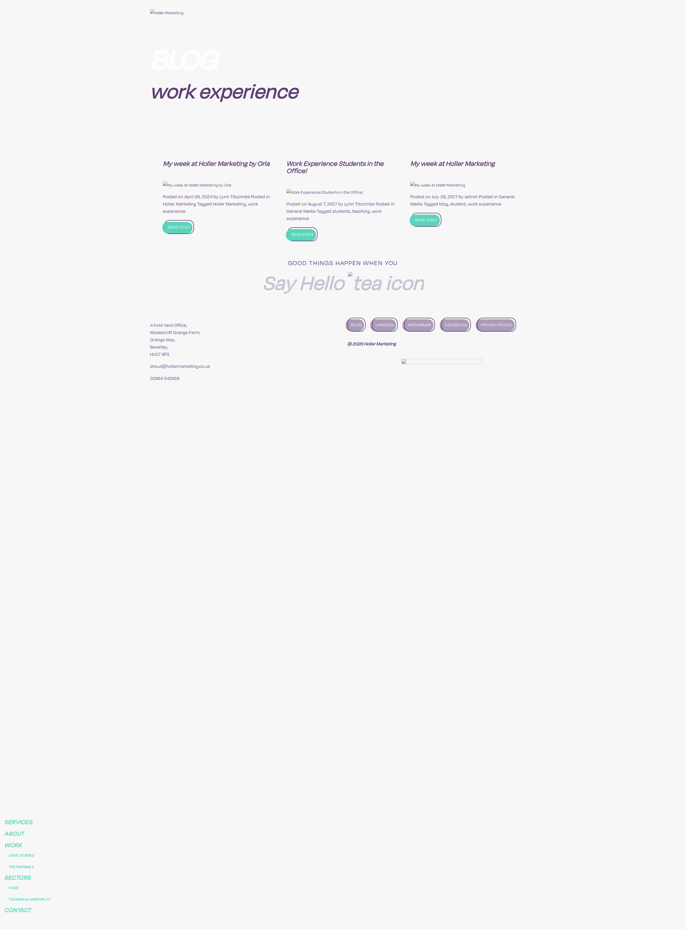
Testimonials (21, 866)
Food (13, 887)
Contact (524, 12)
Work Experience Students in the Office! (334, 166)
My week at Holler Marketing (452, 163)
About (437, 12)
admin (471, 196)
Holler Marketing (179, 204)
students (341, 211)
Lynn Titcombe (235, 196)
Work (462, 12)
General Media (301, 211)
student (458, 204)
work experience (484, 204)
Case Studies (21, 855)
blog (443, 204)
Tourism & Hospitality (30, 899)
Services (406, 12)
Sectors (491, 12)
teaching (361, 211)
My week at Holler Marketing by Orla (216, 163)
